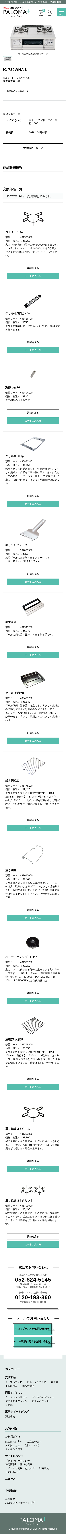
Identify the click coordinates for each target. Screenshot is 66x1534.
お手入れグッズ (40, 1401)
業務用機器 (28, 1385)
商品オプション (14, 1392)
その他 (9, 1405)
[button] (15, 90)
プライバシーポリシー (17, 1460)
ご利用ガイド (13, 1436)
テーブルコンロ (13, 1382)
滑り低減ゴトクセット (19, 1200)
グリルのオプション (16, 1401)
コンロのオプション (43, 1397)
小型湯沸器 (11, 1385)
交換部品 (10, 1377)
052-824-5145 (33, 1280)
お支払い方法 (12, 1445)
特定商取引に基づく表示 (18, 1464)
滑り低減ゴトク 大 (17, 1128)
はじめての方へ (13, 1441)
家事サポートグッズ (17, 1411)
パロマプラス (33, 1521)
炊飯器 (54, 1382)
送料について (31, 1445)
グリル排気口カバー (17, 313)
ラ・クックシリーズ (16, 1397)
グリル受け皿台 (15, 456)
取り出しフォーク (16, 545)
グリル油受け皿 (15, 692)
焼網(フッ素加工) (16, 1039)
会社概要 (10, 1499)
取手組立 (10, 622)
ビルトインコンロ (37, 1382)
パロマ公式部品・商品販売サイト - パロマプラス (17, 12)
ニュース (10, 1478)
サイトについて (14, 1455)
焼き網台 (10, 870)
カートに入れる (33, 276)
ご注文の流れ (34, 1441)
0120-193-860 (33, 1297)
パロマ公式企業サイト (17, 1502)
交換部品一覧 (30, 148)
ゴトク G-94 (14, 232)
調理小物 (10, 1416)
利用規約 (44, 1468)
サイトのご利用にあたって (20, 1468)
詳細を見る (33, 268)
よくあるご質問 (13, 1449)
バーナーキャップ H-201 (21, 957)
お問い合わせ (12, 1472)
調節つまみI (12, 387)
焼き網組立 (12, 780)
